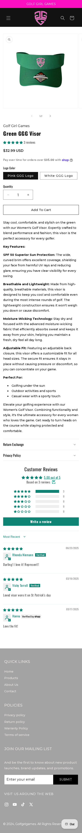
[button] (8, 18)
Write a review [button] (41, 521)
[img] (13, 548)
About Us (11, 685)
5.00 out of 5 (52, 477)
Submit (66, 779)
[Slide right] (50, 116)
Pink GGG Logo (21, 176)
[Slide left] (31, 116)
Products (11, 678)
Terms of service (16, 735)
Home (8, 671)
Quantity (8, 186)
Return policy (14, 722)
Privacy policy (14, 715)
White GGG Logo (58, 176)
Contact (10, 691)
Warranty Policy (16, 728)
